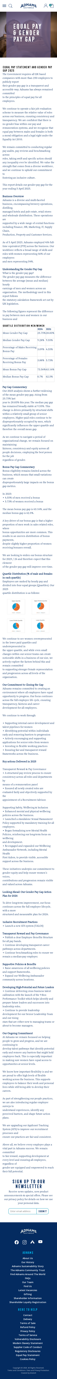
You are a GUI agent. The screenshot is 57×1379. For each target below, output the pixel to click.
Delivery (27, 1319)
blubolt (33, 1373)
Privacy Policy (27, 1331)
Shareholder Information (28, 1298)
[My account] (46, 6)
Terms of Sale (27, 1323)
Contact (27, 1315)
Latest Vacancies (27, 1290)
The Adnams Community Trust (27, 1270)
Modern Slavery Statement (28, 1343)
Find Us (28, 1286)
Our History (27, 1262)
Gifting (28, 1294)
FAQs (27, 1278)
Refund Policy (27, 1327)
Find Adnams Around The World (27, 1274)
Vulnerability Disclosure (28, 1339)
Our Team (27, 1282)
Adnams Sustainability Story (28, 1266)
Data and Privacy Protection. (38, 1370)
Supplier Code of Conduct (28, 1347)
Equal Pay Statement (28, 1355)
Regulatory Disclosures (27, 1351)
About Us (28, 1258)
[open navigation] (4, 5)
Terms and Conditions (16, 1370)
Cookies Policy (27, 1359)
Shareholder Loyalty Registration (27, 1302)
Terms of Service (28, 1335)
